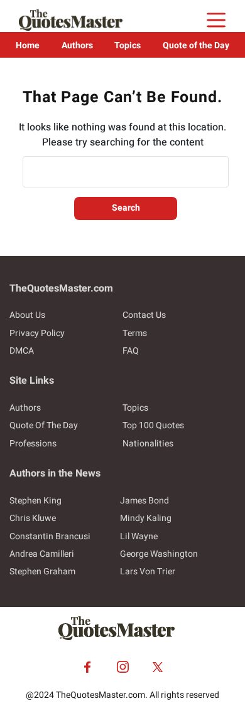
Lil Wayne (139, 536)
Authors (77, 45)
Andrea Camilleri (41, 554)
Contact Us (144, 315)
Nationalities (147, 443)
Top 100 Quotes (153, 425)
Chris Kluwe (32, 518)
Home (28, 45)
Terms (134, 333)
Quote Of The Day (43, 425)
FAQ (130, 350)
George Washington (159, 554)
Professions (33, 443)
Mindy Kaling (146, 518)
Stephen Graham (42, 571)
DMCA (21, 350)
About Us (27, 315)
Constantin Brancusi (49, 536)
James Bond (144, 500)
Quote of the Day (196, 45)
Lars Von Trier (147, 571)
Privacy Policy (37, 333)
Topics (127, 45)
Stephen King (35, 500)
